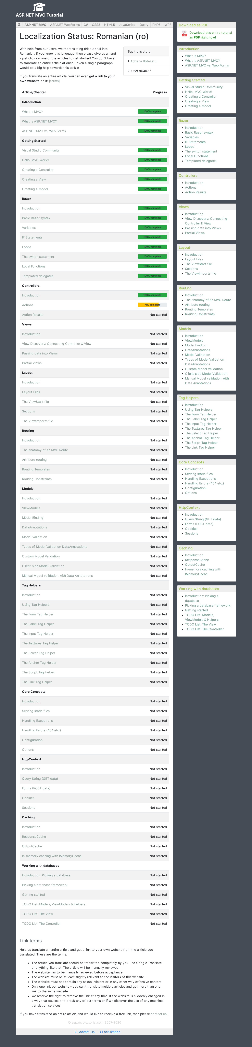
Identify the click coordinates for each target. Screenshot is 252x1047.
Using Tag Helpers (198, 409)
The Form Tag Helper (200, 414)
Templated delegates (200, 161)
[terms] (54, 81)
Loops (189, 147)
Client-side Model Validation (206, 374)
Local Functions (196, 156)
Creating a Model (198, 106)
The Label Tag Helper (201, 419)
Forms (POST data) (199, 524)
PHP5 (156, 25)
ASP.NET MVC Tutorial (39, 15)
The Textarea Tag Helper (203, 428)
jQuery (143, 25)
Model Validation (197, 355)
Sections (191, 269)
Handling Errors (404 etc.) (204, 483)
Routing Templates (199, 309)
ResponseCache (197, 560)
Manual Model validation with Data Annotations (57, 576)
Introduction (194, 128)
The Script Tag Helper (201, 443)
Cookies (191, 529)
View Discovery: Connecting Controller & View (56, 344)
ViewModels (194, 340)
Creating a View (197, 101)
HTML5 (109, 25)
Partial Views (195, 233)
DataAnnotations (197, 350)
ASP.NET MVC (35, 25)
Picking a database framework (208, 605)
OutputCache (195, 565)
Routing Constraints (200, 314)
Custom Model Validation (204, 369)
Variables (192, 137)
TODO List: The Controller (204, 629)
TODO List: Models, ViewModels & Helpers (53, 904)
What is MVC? (195, 56)
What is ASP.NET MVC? (202, 61)
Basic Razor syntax (199, 132)
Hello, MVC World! (198, 92)
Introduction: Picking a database (46, 875)
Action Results (195, 192)
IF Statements (195, 142)
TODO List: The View (200, 624)
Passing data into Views (203, 228)
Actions (190, 187)
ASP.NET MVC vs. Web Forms (207, 65)
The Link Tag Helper (200, 447)
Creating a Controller (201, 96)
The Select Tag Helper (201, 433)
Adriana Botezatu (143, 61)
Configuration (195, 488)
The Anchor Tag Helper (202, 438)
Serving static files (199, 474)
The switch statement (201, 151)
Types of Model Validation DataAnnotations (54, 547)
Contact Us (86, 1032)
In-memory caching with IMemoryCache (52, 856)
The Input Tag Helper (200, 424)
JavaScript (127, 25)
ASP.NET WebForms (65, 25)
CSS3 (96, 25)
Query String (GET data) (203, 519)
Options (191, 493)
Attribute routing (197, 305)
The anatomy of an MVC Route (208, 300)
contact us (159, 1014)
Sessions (191, 533)
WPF (168, 25)
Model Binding (195, 345)
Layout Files (194, 259)
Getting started (196, 610)
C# (86, 25)
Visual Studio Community (204, 87)
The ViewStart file (198, 264)
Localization (111, 1032)
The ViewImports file (200, 273)
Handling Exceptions (200, 478)
